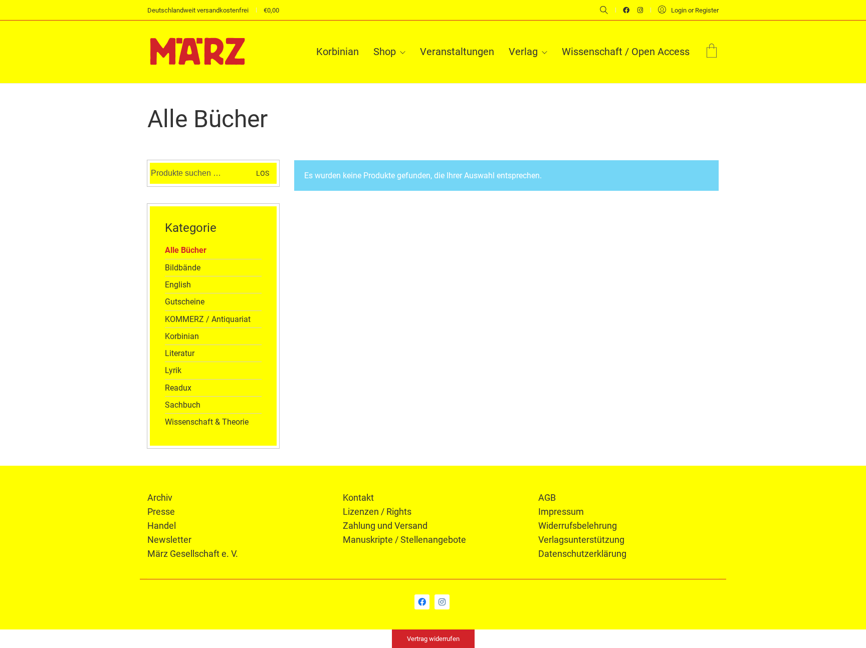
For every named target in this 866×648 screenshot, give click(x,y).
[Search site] (604, 11)
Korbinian (182, 336)
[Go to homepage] (197, 51)
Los (262, 173)
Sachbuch (182, 405)
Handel (161, 525)
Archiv (159, 497)
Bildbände (182, 267)
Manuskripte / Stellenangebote (404, 539)
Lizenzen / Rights (377, 511)
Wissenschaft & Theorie (207, 422)
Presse (161, 511)
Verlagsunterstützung (581, 539)
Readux (178, 388)
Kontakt (358, 497)
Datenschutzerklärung (582, 553)
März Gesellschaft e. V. (192, 553)
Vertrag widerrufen (433, 638)
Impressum (561, 511)
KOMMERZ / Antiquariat (208, 319)
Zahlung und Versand (385, 525)
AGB (547, 497)
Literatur (179, 353)
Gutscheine (184, 301)
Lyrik (173, 370)
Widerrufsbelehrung (577, 525)
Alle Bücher (185, 250)
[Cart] (712, 52)
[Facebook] (421, 601)
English (178, 284)
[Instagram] (442, 601)
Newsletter (169, 539)
